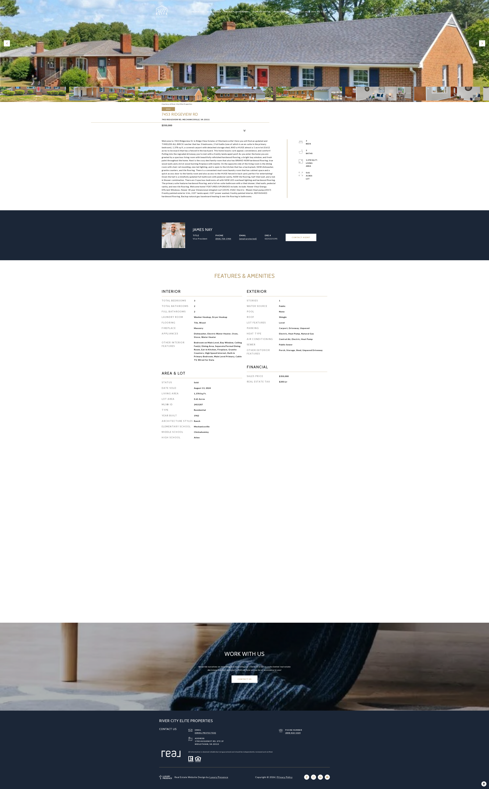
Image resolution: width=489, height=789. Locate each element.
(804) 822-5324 (293, 733)
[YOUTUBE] (327, 777)
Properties (198, 12)
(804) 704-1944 (223, 238)
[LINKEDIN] (320, 777)
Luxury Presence (218, 777)
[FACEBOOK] (306, 777)
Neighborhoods (283, 12)
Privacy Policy (285, 777)
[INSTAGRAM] (313, 777)
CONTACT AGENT (301, 237)
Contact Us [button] (244, 679)
